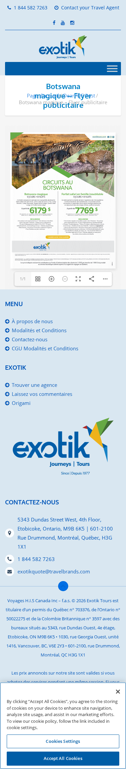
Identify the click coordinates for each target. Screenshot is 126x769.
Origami (21, 403)
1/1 (23, 279)
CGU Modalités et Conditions (45, 348)
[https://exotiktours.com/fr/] (99, 137)
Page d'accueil (43, 95)
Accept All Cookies (63, 758)
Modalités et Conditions (39, 330)
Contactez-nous (29, 339)
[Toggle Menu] (112, 68)
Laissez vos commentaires (42, 394)
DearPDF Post (79, 95)
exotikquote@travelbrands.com (53, 571)
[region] (63, 725)
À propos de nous (32, 321)
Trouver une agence (34, 384)
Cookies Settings (63, 741)
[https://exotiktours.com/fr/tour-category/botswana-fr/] (58, 237)
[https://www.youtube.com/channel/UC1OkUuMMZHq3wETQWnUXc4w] (113, 137)
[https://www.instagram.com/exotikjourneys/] (111, 137)
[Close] (118, 691)
